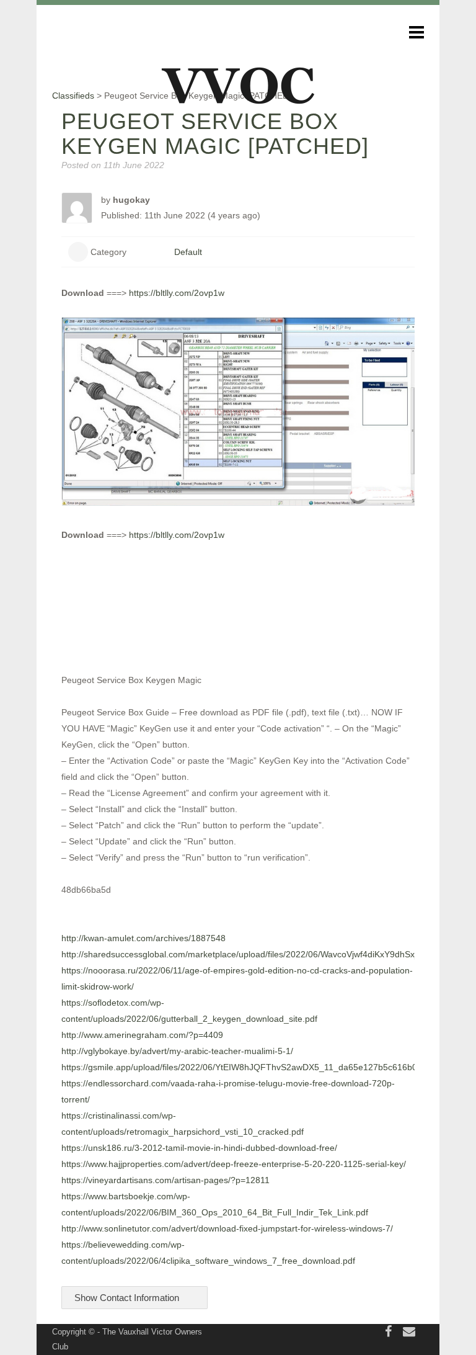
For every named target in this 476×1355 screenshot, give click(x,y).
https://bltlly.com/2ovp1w (176, 293)
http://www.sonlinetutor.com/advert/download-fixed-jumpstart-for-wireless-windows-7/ (227, 1228)
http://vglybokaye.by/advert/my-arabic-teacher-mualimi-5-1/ (177, 1051)
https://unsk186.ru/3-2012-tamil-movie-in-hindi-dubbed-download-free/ (199, 1148)
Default (188, 252)
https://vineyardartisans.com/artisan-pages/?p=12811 (165, 1180)
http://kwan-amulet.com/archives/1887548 (143, 938)
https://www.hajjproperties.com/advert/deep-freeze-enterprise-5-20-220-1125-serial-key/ (233, 1164)
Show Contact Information (128, 1297)
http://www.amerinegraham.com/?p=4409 (142, 1035)
